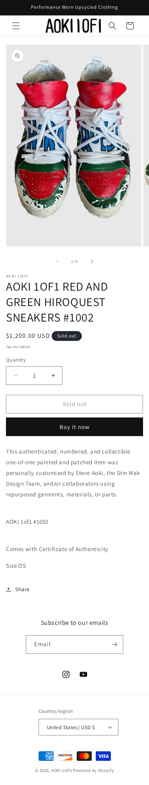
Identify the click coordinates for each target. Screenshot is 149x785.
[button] (16, 25)
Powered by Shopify (93, 770)
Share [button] (22, 589)
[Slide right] (92, 261)
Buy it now (75, 427)
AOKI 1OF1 (61, 770)
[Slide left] (57, 261)
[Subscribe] (114, 644)
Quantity (16, 359)
